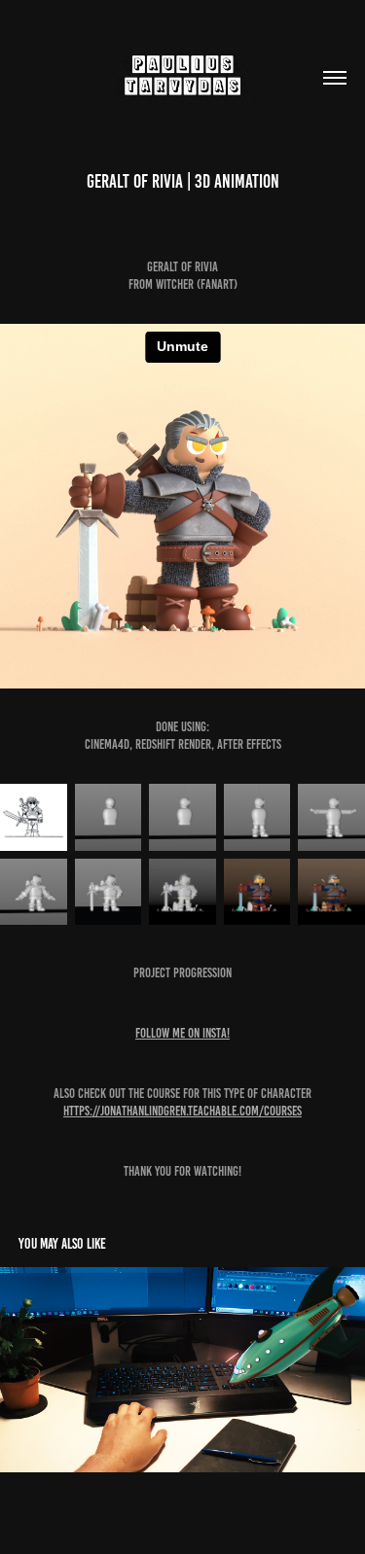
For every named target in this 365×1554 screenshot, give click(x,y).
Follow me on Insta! (182, 1033)
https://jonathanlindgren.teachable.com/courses (182, 1111)
